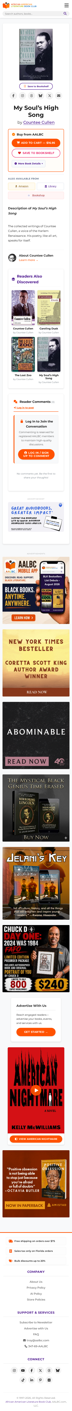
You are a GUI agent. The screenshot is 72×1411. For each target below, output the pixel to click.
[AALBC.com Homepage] (20, 5)
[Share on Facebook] (13, 95)
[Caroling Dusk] (49, 308)
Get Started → (36, 1032)
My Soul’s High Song (49, 377)
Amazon (23, 186)
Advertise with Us (36, 1328)
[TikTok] (23, 1380)
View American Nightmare (38, 1138)
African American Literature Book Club (28, 1401)
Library (52, 186)
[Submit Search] (64, 13)
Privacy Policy (36, 1287)
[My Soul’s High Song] (49, 355)
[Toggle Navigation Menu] (66, 5)
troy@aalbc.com (37, 1340)
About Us (36, 1281)
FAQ (36, 1334)
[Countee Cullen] (23, 308)
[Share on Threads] (31, 95)
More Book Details (29, 163)
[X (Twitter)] (40, 1370)
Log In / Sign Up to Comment (36, 454)
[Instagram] (14, 1370)
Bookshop (38, 195)
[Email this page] (58, 95)
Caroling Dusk (49, 328)
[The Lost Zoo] (23, 355)
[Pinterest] (40, 1380)
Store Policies (36, 1299)
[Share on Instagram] (22, 95)
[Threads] (49, 1370)
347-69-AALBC (38, 1346)
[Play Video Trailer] (36, 1090)
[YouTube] (23, 1370)
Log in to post (25, 407)
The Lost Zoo (23, 375)
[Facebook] (31, 1370)
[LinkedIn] (31, 1380)
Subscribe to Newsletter (36, 1322)
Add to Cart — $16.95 (37, 142)
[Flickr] (49, 1380)
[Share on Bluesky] (40, 95)
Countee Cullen (39, 122)
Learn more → (28, 260)
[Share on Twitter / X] (49, 95)
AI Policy (36, 1293)
